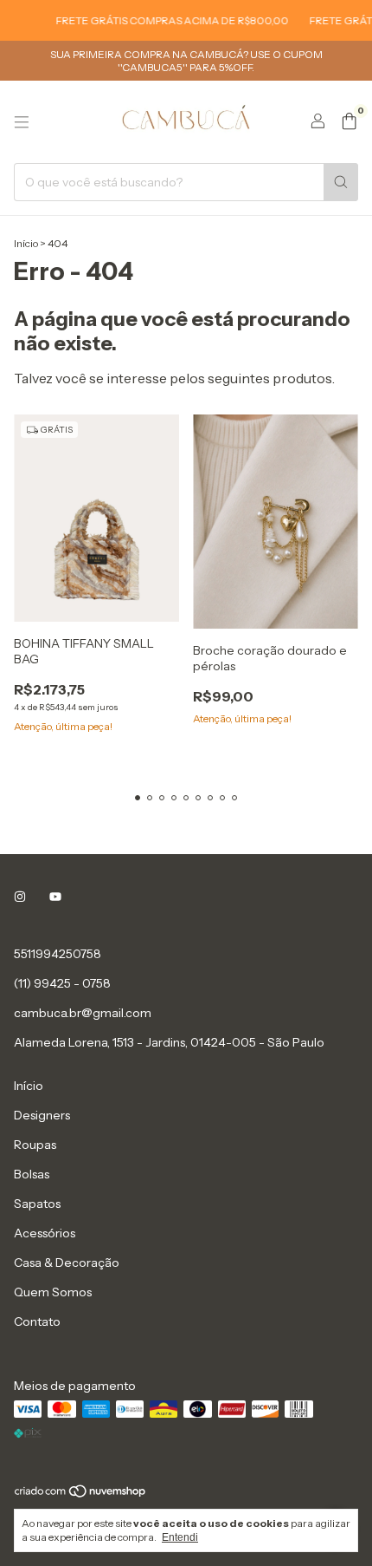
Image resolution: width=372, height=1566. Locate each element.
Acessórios (44, 1233)
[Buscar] (341, 182)
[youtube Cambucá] (55, 896)
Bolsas (31, 1174)
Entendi (180, 1537)
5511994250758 (57, 954)
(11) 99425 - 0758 (62, 983)
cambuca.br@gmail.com (82, 1013)
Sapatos (37, 1203)
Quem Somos (53, 1292)
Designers (42, 1115)
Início (26, 243)
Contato (37, 1321)
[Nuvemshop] (81, 1494)
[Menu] (21, 122)
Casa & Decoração (66, 1262)
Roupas (35, 1144)
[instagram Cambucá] (20, 896)
